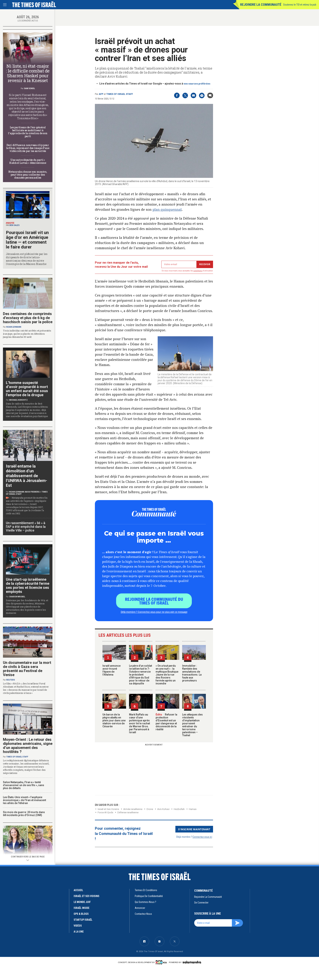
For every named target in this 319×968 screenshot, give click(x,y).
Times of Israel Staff (119, 94)
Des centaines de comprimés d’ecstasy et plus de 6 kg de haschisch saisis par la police (27, 318)
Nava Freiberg (32, 492)
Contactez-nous (143, 913)
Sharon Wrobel (17, 597)
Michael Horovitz (18, 400)
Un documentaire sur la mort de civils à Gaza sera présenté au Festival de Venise (27, 668)
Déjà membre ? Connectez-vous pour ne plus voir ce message (154, 611)
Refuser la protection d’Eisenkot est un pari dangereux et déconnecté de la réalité (166, 722)
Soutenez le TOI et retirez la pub (299, 4)
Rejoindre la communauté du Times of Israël (154, 600)
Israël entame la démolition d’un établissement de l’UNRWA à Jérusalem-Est (26, 476)
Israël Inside (81, 907)
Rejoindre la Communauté (260, 4)
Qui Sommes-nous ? (145, 902)
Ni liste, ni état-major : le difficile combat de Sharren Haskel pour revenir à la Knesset (27, 73)
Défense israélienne (127, 812)
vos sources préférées (197, 83)
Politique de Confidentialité (149, 896)
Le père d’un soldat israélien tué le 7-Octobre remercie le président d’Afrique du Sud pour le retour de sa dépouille (140, 674)
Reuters (10, 680)
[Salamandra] (192, 962)
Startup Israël (83, 919)
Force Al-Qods (105, 812)
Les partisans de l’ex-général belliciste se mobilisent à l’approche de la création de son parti (27, 132)
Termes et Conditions (146, 890)
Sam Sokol (29, 88)
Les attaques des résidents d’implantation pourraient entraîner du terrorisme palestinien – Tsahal (192, 725)
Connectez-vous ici (202, 836)
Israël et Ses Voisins (108, 809)
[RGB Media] (162, 962)
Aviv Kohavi (163, 809)
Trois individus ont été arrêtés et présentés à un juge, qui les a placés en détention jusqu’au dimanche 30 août (27, 334)
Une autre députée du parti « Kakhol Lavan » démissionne (27, 161)
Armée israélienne (132, 809)
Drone (150, 809)
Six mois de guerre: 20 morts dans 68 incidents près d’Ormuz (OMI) (24, 814)
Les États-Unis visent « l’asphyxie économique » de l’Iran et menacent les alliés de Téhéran (24, 800)
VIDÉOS (78, 925)
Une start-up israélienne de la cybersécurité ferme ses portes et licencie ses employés (27, 585)
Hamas (192, 809)
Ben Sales (15, 225)
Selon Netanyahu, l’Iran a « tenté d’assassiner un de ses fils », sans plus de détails (23, 785)
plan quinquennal (167, 209)
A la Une (79, 931)
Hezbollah (179, 809)
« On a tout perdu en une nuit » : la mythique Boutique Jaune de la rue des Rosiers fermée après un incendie (167, 674)
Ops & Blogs (81, 913)
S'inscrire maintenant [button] (194, 829)
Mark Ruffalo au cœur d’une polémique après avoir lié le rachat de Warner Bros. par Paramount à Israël (139, 723)
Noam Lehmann (13, 327)
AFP (101, 94)
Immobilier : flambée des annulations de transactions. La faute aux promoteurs (192, 673)
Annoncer (140, 907)
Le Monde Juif (82, 902)
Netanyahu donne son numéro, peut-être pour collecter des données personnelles (27, 174)
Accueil (78, 890)
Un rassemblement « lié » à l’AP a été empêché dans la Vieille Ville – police (26, 526)
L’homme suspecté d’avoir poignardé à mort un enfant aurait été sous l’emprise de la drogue (27, 388)
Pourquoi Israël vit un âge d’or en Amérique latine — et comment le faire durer (27, 240)
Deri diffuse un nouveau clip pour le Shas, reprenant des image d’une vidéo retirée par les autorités (27, 148)
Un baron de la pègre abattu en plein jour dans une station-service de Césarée (114, 720)
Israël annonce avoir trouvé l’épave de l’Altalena (111, 670)
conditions (197, 271)
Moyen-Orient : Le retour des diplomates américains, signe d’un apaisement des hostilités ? (27, 745)
